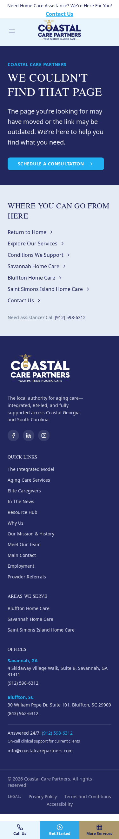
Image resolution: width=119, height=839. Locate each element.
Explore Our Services (32, 243)
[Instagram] (44, 435)
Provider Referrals (27, 577)
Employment (21, 566)
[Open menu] (12, 31)
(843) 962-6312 (23, 713)
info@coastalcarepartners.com (40, 751)
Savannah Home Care (33, 266)
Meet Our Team (24, 544)
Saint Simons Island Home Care (45, 289)
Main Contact (22, 555)
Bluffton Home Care (31, 277)
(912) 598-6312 (70, 317)
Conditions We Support (35, 254)
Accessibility (60, 804)
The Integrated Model (31, 469)
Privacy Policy (43, 796)
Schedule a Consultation (51, 164)
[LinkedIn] (28, 435)
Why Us (15, 523)
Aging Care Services (29, 480)
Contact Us (59, 13)
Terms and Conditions (87, 796)
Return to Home (27, 232)
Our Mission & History (31, 534)
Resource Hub (22, 512)
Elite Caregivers (24, 491)
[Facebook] (13, 435)
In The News (21, 501)
